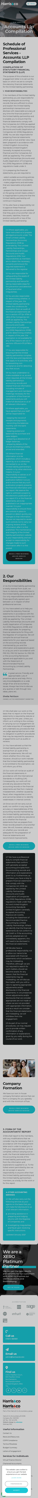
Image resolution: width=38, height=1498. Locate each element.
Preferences (16, 1484)
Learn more (16, 1478)
